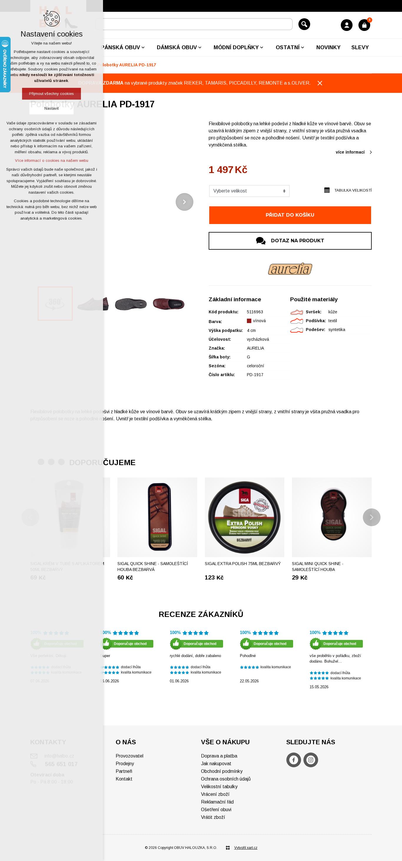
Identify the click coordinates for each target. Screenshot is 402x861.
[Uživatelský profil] (347, 25)
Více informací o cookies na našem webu (51, 160)
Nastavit (51, 108)
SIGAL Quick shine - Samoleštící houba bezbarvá (152, 566)
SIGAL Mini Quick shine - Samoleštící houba (317, 566)
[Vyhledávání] (194, 24)
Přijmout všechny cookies (51, 93)
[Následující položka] (184, 202)
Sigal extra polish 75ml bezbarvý (243, 563)
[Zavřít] (320, 83)
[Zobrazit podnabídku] (143, 47)
